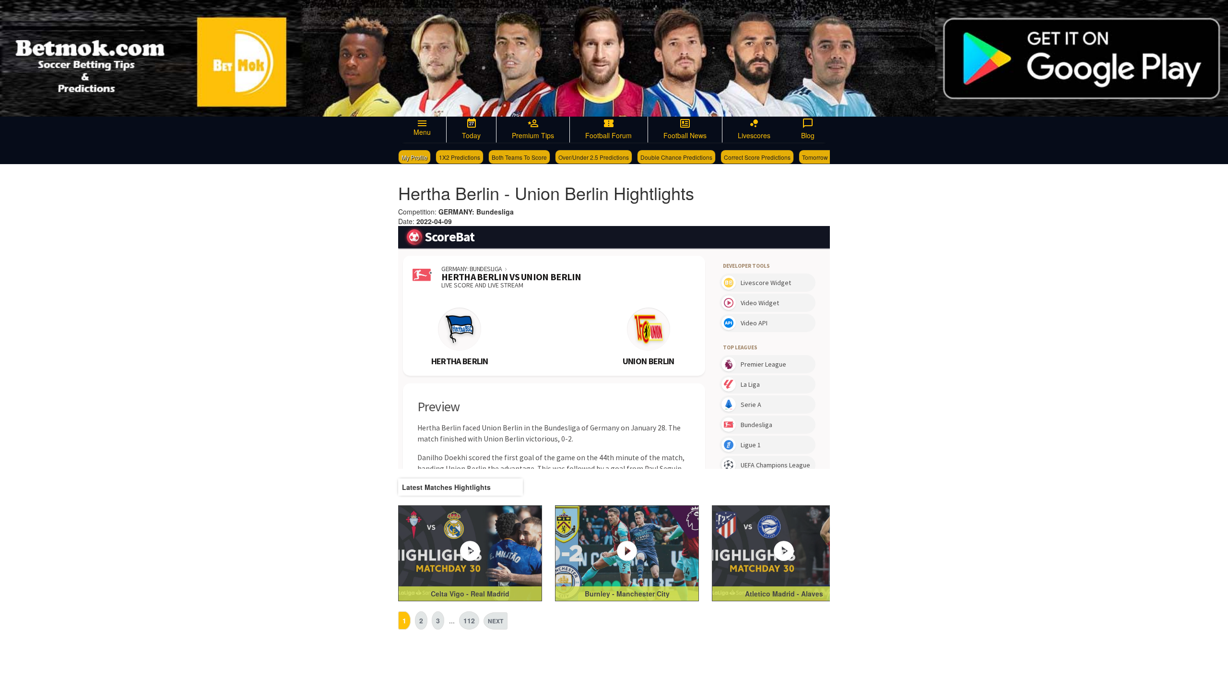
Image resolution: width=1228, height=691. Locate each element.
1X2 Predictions (459, 157)
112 (469, 620)
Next (495, 621)
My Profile (414, 157)
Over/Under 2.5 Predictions (593, 157)
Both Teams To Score (519, 157)
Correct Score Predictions (757, 157)
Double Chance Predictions (676, 157)
